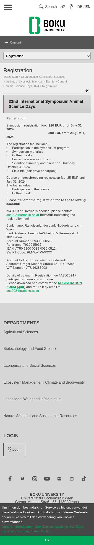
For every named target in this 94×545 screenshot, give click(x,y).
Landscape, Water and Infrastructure (32, 399)
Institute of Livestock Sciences (24, 81)
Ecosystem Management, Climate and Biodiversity (44, 382)
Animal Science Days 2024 (22, 86)
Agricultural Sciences (20, 332)
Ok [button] (47, 540)
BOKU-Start (10, 76)
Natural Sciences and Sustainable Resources (40, 416)
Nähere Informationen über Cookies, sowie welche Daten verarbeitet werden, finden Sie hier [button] (43, 529)
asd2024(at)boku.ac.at (22, 215)
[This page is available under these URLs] (87, 90)
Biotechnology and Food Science (30, 349)
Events (50, 81)
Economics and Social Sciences (29, 365)
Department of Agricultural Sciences (43, 76)
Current (15, 42)
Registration (49, 86)
